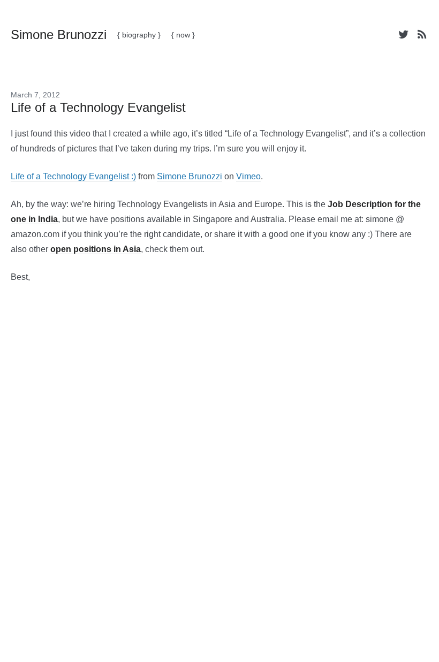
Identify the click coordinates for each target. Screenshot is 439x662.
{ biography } (139, 35)
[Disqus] (219, 461)
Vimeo (248, 176)
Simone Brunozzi (189, 176)
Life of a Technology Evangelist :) (73, 176)
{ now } (183, 35)
